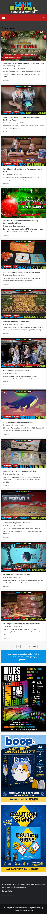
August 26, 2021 (18, 324)
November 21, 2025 (19, 69)
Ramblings (16, 316)
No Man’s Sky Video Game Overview (16, 574)
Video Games (17, 569)
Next (34, 646)
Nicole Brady (8, 69)
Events (29, 365)
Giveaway (16, 618)
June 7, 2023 (18, 174)
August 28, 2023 (19, 123)
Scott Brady (8, 425)
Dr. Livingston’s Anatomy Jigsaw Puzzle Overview (21, 623)
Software (16, 416)
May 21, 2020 (17, 577)
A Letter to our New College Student (16, 321)
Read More (6, 80)
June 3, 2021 (17, 373)
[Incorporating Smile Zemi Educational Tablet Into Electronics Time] (23, 100)
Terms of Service (8, 895)
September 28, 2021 (19, 275)
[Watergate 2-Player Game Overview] (23, 505)
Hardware (16, 112)
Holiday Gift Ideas (30, 55)
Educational (7, 55)
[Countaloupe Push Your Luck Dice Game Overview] (23, 254)
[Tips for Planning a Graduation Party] (23, 353)
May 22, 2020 (17, 526)
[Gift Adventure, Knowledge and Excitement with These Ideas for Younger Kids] (23, 46)
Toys (18, 58)
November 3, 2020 (19, 425)
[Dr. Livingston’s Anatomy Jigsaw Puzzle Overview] (23, 606)
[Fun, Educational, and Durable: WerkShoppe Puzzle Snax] (23, 151)
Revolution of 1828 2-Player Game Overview (19, 471)
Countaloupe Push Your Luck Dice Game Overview (21, 272)
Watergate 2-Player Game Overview (16, 523)
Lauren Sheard (9, 123)
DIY (14, 365)
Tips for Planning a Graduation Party (16, 370)
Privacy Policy (7, 891)
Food (15, 55)
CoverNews (18, 910)
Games (21, 55)
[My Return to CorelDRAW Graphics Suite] (23, 404)
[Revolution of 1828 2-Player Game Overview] (23, 453)
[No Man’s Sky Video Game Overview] (23, 557)
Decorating (7, 365)
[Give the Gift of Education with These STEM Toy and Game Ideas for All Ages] (23, 203)
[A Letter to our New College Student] (23, 304)
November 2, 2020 (19, 474)
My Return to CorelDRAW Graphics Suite (18, 422)
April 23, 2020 (18, 627)
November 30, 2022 (19, 226)
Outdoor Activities (9, 58)
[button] (3, 17)
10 (29, 646)
